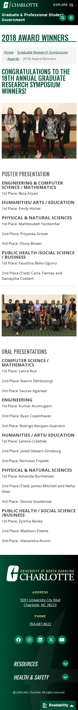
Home (9, 52)
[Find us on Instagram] (29, 640)
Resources (25, 663)
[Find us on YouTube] (62, 640)
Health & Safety (30, 677)
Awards (13, 58)
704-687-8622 (40, 624)
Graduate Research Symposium (42, 52)
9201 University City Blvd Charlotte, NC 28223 (40, 602)
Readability (58, 705)
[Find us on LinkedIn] (40, 640)
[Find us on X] (51, 640)
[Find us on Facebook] (18, 640)
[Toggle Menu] (71, 17)
